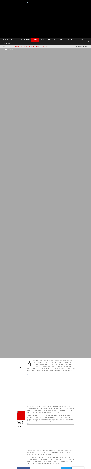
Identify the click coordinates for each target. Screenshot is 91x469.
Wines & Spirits (46, 39)
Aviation (82, 39)
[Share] (21, 361)
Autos (5, 39)
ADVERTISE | (79, 46)
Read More (19, 426)
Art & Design (8, 43)
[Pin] (21, 368)
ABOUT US (85, 46)
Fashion (35, 39)
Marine (27, 39)
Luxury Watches (16, 39)
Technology (72, 39)
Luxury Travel (59, 39)
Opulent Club (34, 211)
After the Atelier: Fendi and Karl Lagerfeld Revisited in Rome (30, 46)
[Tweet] (21, 364)
